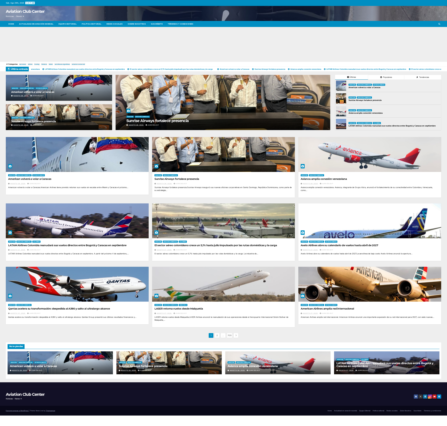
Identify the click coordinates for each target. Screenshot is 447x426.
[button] (439, 24)
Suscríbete (157, 24)
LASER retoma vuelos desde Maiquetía (178, 308)
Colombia (154, 116)
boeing (36, 64)
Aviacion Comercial (27, 88)
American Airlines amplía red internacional (327, 308)
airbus (30, 64)
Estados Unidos (41, 88)
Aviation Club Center (25, 11)
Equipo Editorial (68, 24)
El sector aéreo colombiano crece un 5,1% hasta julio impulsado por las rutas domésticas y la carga (211, 120)
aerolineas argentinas (62, 64)
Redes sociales (115, 24)
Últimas (352, 77)
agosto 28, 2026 (21, 96)
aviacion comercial (78, 64)
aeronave (22, 64)
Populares (387, 77)
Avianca (44, 64)
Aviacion (15, 88)
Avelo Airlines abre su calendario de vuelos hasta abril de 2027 (339, 245)
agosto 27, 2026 (136, 125)
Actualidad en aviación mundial (36, 24)
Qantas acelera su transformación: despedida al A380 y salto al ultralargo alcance (59, 308)
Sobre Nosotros (137, 24)
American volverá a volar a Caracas (32, 92)
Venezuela (183, 305)
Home (11, 24)
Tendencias (423, 77)
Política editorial (91, 24)
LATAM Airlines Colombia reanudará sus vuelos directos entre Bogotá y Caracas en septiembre (392, 126)
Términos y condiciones (180, 24)
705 (230, 335)
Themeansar (50, 411)
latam (51, 64)
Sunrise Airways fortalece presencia (33, 121)
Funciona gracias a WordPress (17, 411)
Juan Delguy (38, 96)
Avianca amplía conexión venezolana (366, 113)
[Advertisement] (223, 44)
